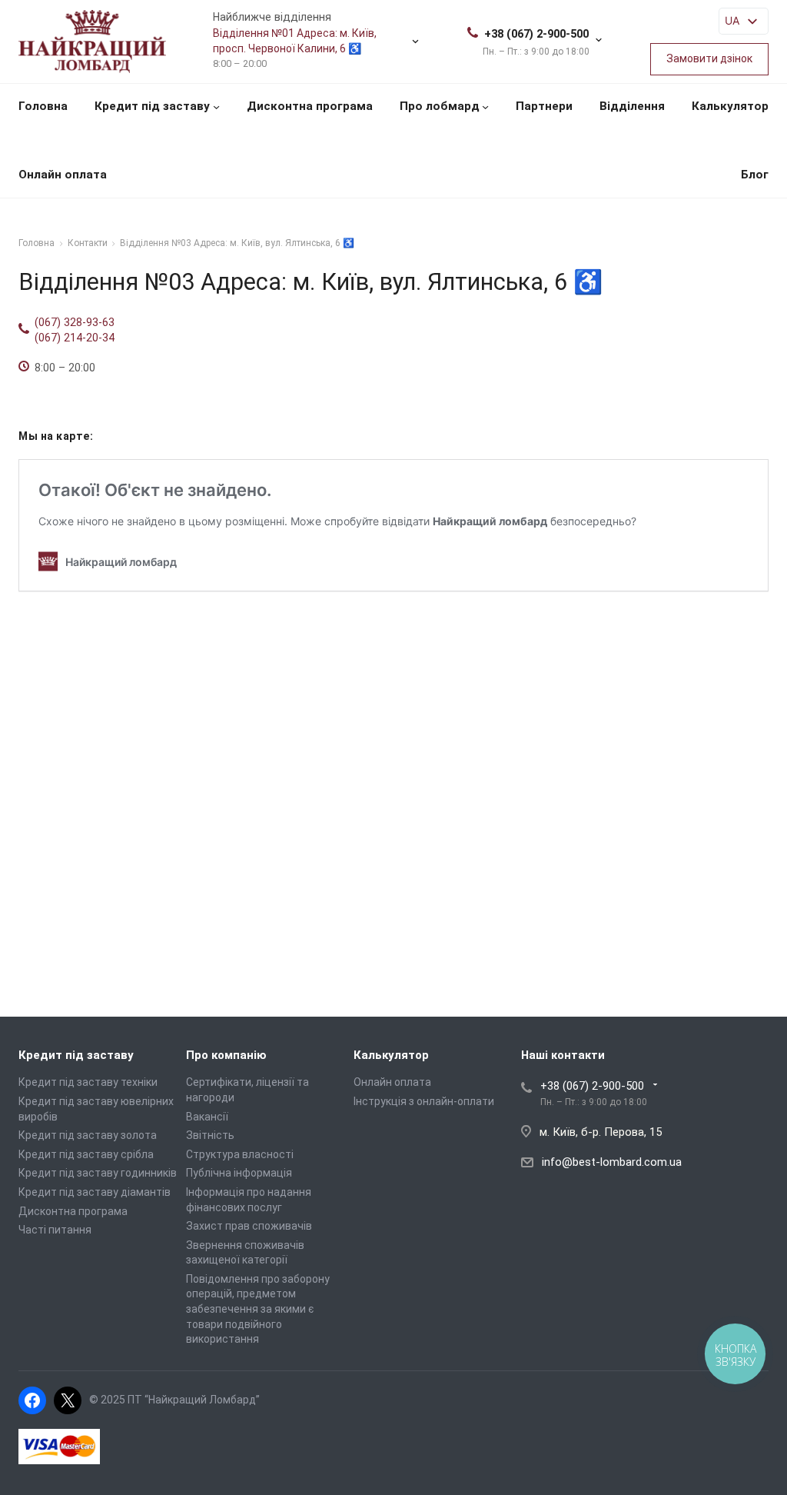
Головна (43, 106)
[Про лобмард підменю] (485, 106)
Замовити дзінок (709, 58)
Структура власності (240, 1154)
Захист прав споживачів (249, 1226)
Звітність (210, 1135)
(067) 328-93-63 (75, 322)
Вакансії (207, 1116)
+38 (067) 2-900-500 (536, 34)
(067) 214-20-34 (75, 337)
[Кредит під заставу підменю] (216, 106)
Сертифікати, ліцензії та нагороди (247, 1090)
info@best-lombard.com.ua (612, 1162)
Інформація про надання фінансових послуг (248, 1200)
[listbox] (744, 21)
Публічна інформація (239, 1173)
